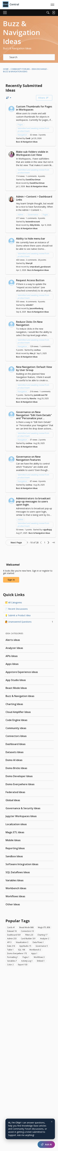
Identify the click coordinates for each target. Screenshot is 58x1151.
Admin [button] (20, 214)
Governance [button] (33, 214)
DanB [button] (28, 138)
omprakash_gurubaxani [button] (40, 266)
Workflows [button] (39, 957)
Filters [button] (29, 935)
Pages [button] (20, 124)
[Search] (48, 12)
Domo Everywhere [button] (17, 953)
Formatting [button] (12, 957)
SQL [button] (21, 949)
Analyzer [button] (44, 938)
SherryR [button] (29, 263)
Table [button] (10, 949)
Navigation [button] (22, 134)
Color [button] (10, 964)
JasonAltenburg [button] (36, 308)
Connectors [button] (27, 931)
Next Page (16, 542)
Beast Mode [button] (26, 927)
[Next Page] (48, 542)
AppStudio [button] (25, 946)
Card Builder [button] (28, 938)
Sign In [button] (11, 579)
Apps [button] (34, 953)
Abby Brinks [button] (35, 225)
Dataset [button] (12, 931)
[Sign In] (53, 12)
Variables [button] (12, 961)
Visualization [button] (22, 942)
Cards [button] (11, 927)
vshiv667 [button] (29, 305)
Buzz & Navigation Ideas (27, 141)
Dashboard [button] (14, 935)
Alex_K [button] (32, 353)
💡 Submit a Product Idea (17, 615)
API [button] (9, 942)
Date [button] (11, 946)
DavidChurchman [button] (33, 179)
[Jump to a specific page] (53, 542)
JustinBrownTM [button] (40, 395)
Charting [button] (42, 935)
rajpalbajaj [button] (47, 529)
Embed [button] (41, 961)
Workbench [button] (35, 949)
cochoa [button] (37, 350)
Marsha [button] (33, 398)
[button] (11, 109)
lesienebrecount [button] (33, 221)
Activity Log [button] (27, 961)
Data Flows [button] (38, 942)
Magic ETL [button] (44, 927)
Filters (41, 97)
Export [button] (22, 964)
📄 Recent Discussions (16, 608)
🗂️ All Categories (13, 602)
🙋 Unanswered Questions (29, 621)
